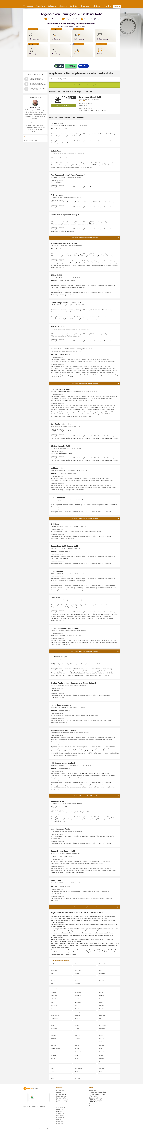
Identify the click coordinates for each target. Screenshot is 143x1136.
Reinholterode (78, 1008)
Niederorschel (102, 1045)
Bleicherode (102, 1071)
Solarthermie (63, 6)
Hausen (76, 1061)
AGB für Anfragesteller (95, 1100)
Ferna (52, 1075)
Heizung (117, 6)
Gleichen (77, 1005)
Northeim (101, 995)
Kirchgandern (102, 1065)
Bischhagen (77, 1018)
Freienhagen (78, 1038)
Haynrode (77, 1028)
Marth (100, 1032)
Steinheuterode (78, 1068)
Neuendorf (53, 1068)
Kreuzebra (101, 1008)
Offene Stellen (93, 1096)
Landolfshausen (54, 1051)
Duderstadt (53, 998)
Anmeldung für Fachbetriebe (97, 1092)
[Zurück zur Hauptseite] (39, 1088)
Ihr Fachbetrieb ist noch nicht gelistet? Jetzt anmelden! (85, 907)
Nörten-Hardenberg (79, 1065)
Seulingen (53, 1012)
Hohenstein (101, 1022)
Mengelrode (77, 1035)
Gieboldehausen (54, 1018)
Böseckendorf (54, 1028)
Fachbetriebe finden (62, 1098)
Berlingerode (53, 1055)
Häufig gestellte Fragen (31, 140)
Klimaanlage (107, 6)
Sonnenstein (78, 992)
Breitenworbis (102, 998)
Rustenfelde (102, 1015)
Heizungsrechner (61, 1096)
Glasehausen (78, 1002)
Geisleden (101, 1005)
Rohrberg (77, 1055)
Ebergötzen (53, 1065)
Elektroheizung (85, 6)
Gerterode (101, 1058)
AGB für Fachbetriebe (95, 1102)
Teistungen (53, 1035)
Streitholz (77, 1025)
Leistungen (92, 1090)
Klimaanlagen (60, 1123)
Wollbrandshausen (55, 1015)
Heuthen (101, 1035)
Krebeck (52, 1032)
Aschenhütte (78, 995)
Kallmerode (77, 1075)
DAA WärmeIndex (61, 1094)
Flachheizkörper (98, 935)
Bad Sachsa (77, 1071)
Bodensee (53, 1025)
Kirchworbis (77, 1032)
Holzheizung (60, 1117)
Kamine (111, 945)
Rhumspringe (54, 1008)
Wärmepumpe (28, 6)
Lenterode (101, 1061)
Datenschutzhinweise (95, 1098)
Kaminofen (73, 6)
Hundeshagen (78, 998)
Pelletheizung (40, 6)
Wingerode (77, 1022)
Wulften (52, 1078)
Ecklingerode (54, 1022)
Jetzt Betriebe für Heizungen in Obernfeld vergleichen (84, 237)
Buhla (76, 1058)
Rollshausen (53, 992)
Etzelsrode (101, 1075)
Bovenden (77, 1048)
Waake (52, 1071)
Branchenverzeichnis (62, 1100)
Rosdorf (101, 1012)
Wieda (100, 1048)
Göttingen (77, 1045)
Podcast (58, 1092)
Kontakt (91, 1104)
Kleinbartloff (102, 1028)
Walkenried (101, 1068)
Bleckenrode (53, 1038)
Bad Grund (101, 1038)
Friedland (101, 1055)
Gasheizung (52, 6)
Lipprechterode (102, 1025)
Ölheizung (96, 6)
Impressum (92, 1106)
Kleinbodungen (78, 1078)
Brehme (52, 1061)
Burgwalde (101, 992)
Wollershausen (54, 1005)
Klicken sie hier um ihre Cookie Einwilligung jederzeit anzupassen (37, 1128)
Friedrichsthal (102, 1042)
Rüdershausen (54, 995)
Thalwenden (102, 1051)
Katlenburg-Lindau (79, 1012)
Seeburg (52, 1002)
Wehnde (52, 1042)
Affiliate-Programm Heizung (97, 1094)
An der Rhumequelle (55, 1048)
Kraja (100, 1002)
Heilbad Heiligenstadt (79, 1042)
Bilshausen (53, 1045)
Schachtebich (78, 1051)
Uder (100, 1018)
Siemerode (77, 1015)
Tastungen (53, 1058)
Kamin (105, 918)
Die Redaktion (60, 1090)
